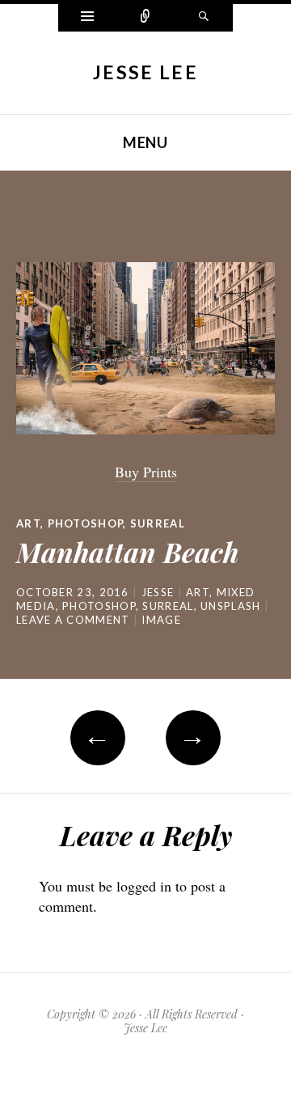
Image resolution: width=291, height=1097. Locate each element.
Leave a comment (73, 619)
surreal (167, 605)
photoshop (86, 523)
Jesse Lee (145, 72)
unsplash (230, 605)
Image (161, 619)
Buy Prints (146, 471)
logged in (143, 886)
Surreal (157, 523)
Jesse (158, 592)
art (28, 523)
